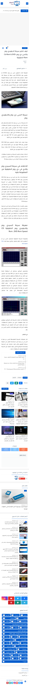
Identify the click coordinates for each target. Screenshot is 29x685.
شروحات (25, 48)
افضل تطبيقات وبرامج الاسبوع (15, 624)
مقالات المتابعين (21, 652)
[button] (21, 383)
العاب (13, 636)
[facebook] (24, 598)
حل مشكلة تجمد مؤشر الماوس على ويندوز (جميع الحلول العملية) (22, 421)
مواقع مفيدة (21, 640)
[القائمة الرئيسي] (27, 3)
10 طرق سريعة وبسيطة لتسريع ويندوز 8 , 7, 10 (14, 369)
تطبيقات (8, 618)
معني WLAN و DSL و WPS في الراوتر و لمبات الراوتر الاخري (10, 578)
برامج (14, 621)
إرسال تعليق (23, 455)
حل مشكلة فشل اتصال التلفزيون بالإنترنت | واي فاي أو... (22, 438)
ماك (14, 658)
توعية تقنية (7, 646)
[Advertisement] (14, 29)
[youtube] (11, 598)
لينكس (23, 658)
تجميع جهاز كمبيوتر (15, 630)
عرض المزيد (5, 388)
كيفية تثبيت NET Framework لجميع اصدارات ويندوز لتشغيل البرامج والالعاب (10, 551)
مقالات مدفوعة (8, 652)
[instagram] (4, 598)
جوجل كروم (23, 636)
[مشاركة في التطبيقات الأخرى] (7, 383)
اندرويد (22, 618)
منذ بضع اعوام (20, 355)
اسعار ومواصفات (9, 649)
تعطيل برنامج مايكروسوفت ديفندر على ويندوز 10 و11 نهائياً (9, 543)
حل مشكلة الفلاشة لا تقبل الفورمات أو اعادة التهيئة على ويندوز (9, 571)
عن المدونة (24, 675)
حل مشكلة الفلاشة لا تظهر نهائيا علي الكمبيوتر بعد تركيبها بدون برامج (10, 564)
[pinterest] (11, 602)
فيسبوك (23, 643)
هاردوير (14, 377)
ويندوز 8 (6, 655)
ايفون (6, 627)
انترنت (23, 627)
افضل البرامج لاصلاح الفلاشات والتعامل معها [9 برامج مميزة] (11, 523)
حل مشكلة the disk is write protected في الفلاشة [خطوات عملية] (10, 557)
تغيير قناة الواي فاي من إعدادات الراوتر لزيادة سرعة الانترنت (10, 10)
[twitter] (18, 598)
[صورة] (23, 523)
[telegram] (24, 602)
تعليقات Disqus (15, 449)
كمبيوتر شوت (9, 680)
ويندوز (24, 615)
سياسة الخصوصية (23, 672)
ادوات (7, 640)
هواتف (14, 643)
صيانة (5, 636)
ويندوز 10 (23, 621)
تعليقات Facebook (6, 449)
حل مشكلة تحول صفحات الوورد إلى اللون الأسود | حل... (8, 404)
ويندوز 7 (15, 661)
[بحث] (2, 3)
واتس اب (24, 655)
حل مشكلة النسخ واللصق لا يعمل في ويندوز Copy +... (23, 404)
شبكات (6, 621)
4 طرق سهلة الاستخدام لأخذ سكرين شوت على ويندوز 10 (8, 421)
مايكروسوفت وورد (20, 646)
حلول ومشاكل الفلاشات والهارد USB (15, 633)
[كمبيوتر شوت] (14, 3)
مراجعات (15, 655)
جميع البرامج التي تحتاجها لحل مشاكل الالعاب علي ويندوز (10, 529)
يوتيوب (6, 658)
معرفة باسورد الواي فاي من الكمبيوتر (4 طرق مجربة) (10, 536)
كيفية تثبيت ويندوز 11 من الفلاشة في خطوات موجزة (15, 508)
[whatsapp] (18, 602)
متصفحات (22, 649)
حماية (15, 627)
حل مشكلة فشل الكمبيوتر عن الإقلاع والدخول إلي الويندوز (9, 438)
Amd (5, 643)
